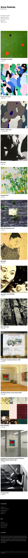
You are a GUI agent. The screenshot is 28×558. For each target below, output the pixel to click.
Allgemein (2, 507)
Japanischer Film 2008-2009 (7, 294)
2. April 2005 (3, 461)
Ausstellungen (3, 510)
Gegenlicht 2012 (4, 22)
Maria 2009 (3, 261)
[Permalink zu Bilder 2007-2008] (14, 325)
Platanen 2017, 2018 (4, 17)
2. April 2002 (3, 494)
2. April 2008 (3, 328)
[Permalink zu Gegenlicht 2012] (14, 193)
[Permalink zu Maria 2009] (14, 259)
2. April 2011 (3, 229)
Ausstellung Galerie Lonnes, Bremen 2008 (11, 392)
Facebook (1, 548)
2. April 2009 (3, 262)
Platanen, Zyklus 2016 (5, 18)
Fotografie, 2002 (5, 493)
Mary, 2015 (3, 20)
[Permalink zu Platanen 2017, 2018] (14, 95)
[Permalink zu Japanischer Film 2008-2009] (14, 292)
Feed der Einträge (4, 524)
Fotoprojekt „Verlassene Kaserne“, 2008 (10, 360)
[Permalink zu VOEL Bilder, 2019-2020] (14, 57)
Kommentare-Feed (4, 525)
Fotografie (2, 512)
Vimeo (5, 548)
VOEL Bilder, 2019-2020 (5, 15)
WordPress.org (3, 527)
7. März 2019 (3, 98)
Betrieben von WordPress (15, 551)
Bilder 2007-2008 (5, 327)
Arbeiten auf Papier (4, 508)
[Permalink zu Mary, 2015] (14, 160)
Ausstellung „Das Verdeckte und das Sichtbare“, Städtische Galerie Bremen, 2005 (13, 459)
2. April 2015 (3, 164)
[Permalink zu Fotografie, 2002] (14, 491)
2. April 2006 (3, 427)
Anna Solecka (8, 7)
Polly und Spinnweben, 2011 (8, 228)
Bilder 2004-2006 (5, 425)
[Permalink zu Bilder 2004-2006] (14, 424)
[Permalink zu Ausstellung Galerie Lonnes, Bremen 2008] (14, 391)
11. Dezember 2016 (4, 131)
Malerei (2, 513)
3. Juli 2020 (3, 60)
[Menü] (2, 1)
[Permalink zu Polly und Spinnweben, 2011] (14, 226)
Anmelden (2, 522)
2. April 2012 (3, 197)
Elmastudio (3, 553)
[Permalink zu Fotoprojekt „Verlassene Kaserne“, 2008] (14, 358)
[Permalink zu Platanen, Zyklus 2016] (14, 128)
